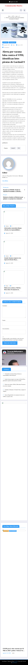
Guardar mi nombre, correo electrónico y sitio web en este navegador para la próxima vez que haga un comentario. (13, 339)
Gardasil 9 (13, 148)
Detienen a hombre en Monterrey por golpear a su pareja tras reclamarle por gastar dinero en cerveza (13, 198)
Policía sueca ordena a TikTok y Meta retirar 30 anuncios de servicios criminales (12, 289)
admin (7, 226)
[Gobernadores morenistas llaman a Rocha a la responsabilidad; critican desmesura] (14, 217)
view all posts (5, 180)
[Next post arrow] (24, 198)
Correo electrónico (5, 328)
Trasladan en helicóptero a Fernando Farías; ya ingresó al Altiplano (14, 390)
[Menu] (3, 10)
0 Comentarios (6, 47)
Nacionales (5, 42)
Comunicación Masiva (13, 6)
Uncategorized (12, 42)
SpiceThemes (14, 662)
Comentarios (4, 305)
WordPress (16, 661)
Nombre (3, 320)
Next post (5, 194)
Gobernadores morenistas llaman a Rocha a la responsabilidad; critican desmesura (13, 229)
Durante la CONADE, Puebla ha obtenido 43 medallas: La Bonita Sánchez (12, 191)
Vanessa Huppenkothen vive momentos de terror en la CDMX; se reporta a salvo (13, 395)
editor (4, 173)
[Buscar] (21, 10)
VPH (19, 148)
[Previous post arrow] (24, 190)
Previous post (5, 187)
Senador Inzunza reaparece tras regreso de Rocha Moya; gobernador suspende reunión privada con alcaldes (12, 259)
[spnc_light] (24, 10)
